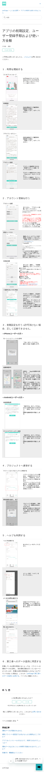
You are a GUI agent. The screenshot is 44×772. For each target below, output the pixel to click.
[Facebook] (3, 690)
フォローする (8, 50)
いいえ (27, 701)
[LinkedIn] (9, 690)
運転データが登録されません (12, 730)
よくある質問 (14, 10)
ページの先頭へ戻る (9, 721)
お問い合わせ (36, 712)
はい (16, 701)
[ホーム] (4, 3)
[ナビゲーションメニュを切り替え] (40, 3)
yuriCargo (5, 10)
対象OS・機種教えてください (12, 753)
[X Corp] (6, 690)
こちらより (27, 57)
